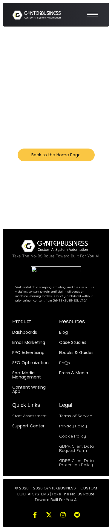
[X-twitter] (49, 515)
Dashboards (24, 332)
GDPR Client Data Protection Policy (76, 462)
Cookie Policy (72, 436)
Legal (65, 405)
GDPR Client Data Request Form (76, 448)
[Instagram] (63, 515)
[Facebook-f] (35, 515)
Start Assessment (29, 415)
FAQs (64, 362)
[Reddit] (77, 515)
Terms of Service (75, 415)
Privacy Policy (73, 426)
